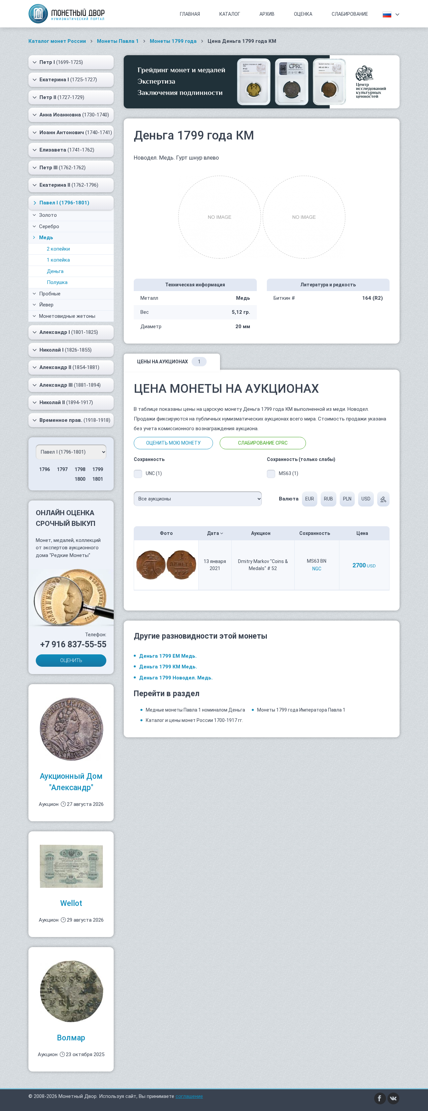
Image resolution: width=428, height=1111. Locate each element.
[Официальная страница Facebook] (380, 1098)
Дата (213, 533)
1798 (80, 469)
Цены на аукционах (169, 361)
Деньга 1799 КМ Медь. (168, 667)
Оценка (303, 14)
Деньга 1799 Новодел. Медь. (176, 678)
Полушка (57, 282)
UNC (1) (154, 473)
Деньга (55, 271)
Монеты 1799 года (173, 41)
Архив (267, 14)
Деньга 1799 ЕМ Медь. (168, 656)
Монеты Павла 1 (118, 41)
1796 (44, 469)
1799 (97, 469)
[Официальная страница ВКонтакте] (394, 1098)
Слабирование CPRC (263, 443)
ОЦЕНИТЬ (71, 660)
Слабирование (350, 14)
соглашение (189, 1096)
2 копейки (58, 249)
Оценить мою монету (173, 443)
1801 (97, 479)
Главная (190, 14)
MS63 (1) (288, 473)
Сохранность (315, 533)
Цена (362, 533)
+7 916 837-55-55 (73, 644)
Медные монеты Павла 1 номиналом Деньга (195, 710)
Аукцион (261, 533)
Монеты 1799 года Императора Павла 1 (301, 710)
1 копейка (58, 260)
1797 (62, 469)
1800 (80, 479)
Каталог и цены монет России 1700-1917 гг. (194, 720)
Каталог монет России (57, 41)
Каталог (229, 14)
